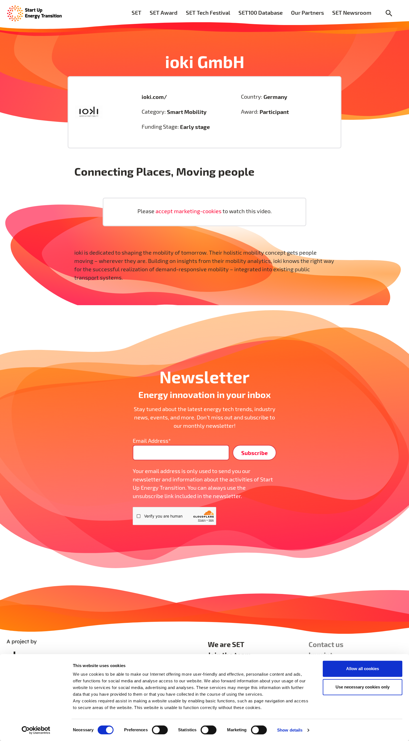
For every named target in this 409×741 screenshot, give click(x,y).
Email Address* (152, 440)
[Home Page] (34, 13)
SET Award (164, 12)
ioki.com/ (154, 97)
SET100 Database (260, 12)
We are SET (226, 644)
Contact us (326, 644)
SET (136, 12)
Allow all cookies (362, 668)
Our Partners (307, 12)
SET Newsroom (351, 12)
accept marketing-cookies (189, 211)
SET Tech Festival (208, 12)
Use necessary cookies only (363, 687)
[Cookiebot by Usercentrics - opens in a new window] (36, 730)
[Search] (389, 13)
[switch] (160, 729)
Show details (289, 730)
